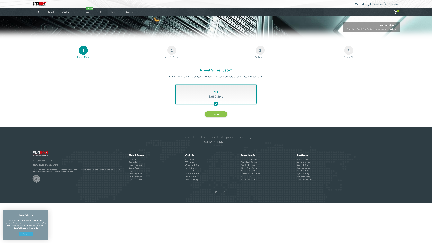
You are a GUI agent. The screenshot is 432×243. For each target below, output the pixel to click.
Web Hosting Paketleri (365, 29)
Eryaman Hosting (303, 177)
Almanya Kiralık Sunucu (249, 159)
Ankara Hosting (190, 177)
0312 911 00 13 (216, 141)
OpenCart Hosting (191, 180)
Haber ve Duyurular (136, 165)
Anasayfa (350, 29)
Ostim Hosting (302, 159)
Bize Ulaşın (133, 159)
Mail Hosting (189, 168)
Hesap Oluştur (378, 4)
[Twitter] (216, 192)
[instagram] (224, 192)
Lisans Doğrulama (135, 174)
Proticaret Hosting (191, 171)
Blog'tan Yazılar (134, 168)
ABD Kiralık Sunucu (248, 165)
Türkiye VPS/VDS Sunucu (250, 177)
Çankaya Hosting (303, 162)
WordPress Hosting (192, 174)
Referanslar (133, 162)
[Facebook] (208, 192)
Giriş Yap (394, 4)
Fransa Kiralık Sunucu (249, 162)
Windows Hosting (191, 159)
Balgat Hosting (302, 165)
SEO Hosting (189, 162)
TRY (356, 4)
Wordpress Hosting (192, 165)
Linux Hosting (381, 29)
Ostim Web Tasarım (304, 180)
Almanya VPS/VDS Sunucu (251, 171)
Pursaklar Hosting (303, 171)
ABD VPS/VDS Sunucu (249, 180)
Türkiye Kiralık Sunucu (249, 168)
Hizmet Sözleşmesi (136, 180)
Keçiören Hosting (303, 168)
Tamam (25, 234)
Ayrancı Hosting (303, 174)
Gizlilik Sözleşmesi (135, 177)
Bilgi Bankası (133, 171)
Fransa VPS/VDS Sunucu (250, 174)
